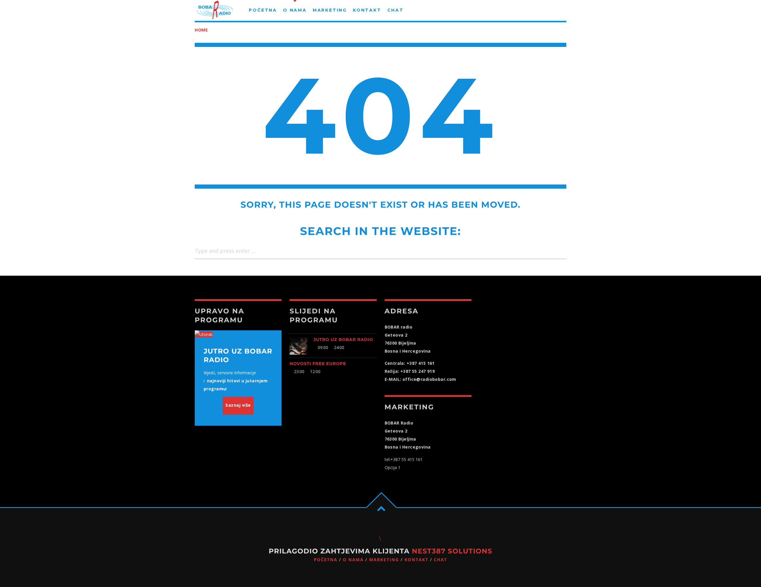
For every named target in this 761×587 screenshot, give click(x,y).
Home (201, 30)
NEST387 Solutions (452, 551)
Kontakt (416, 560)
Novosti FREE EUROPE (318, 363)
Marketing (384, 560)
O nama (353, 560)
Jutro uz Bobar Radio (343, 339)
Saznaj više (238, 405)
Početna (325, 560)
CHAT (440, 560)
